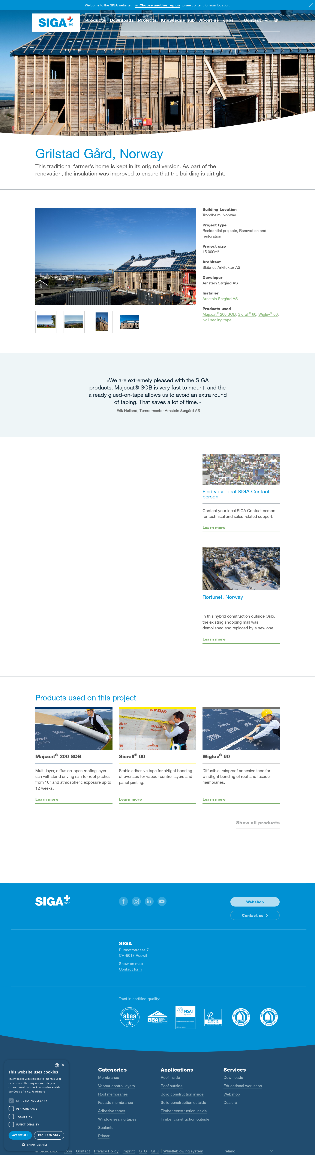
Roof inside (170, 1077)
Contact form (130, 969)
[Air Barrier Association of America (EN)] (129, 1017)
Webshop (232, 1094)
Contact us (253, 915)
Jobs (68, 1151)
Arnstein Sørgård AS (220, 298)
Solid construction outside (183, 1102)
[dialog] (36, 1105)
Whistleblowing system (183, 1151)
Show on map (131, 963)
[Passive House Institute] (213, 1017)
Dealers (230, 1102)
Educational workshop (243, 1085)
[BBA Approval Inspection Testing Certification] (157, 1017)
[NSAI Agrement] (185, 1017)
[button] (123, 901)
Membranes (108, 1077)
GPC (155, 1151)
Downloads (233, 1077)
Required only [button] (49, 1135)
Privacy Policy (106, 1151)
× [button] (62, 1065)
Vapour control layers (116, 1085)
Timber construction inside (184, 1110)
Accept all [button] (20, 1135)
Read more (38, 1091)
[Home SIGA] (56, 22)
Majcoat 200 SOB (219, 314)
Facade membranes (115, 1102)
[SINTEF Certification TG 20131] (241, 1017)
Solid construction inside (182, 1094)
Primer (104, 1135)
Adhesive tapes (111, 1110)
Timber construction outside (185, 1119)
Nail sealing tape (216, 319)
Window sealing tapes (117, 1119)
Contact (83, 1151)
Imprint (129, 1151)
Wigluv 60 (268, 314)
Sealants (105, 1127)
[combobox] (57, 1065)
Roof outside (172, 1085)
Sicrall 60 (247, 314)
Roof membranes (113, 1094)
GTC (143, 1151)
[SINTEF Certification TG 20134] (269, 1017)
